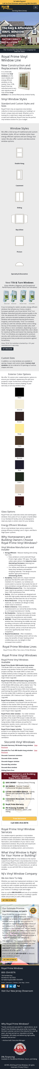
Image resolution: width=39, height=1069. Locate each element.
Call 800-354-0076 (19, 822)
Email (3, 982)
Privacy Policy (22, 1067)
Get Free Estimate (9, 900)
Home (27, 982)
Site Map (21, 982)
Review (15, 982)
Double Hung (19, 163)
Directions (9, 982)
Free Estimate (19, 818)
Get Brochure (7, 349)
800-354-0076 (32, 3)
